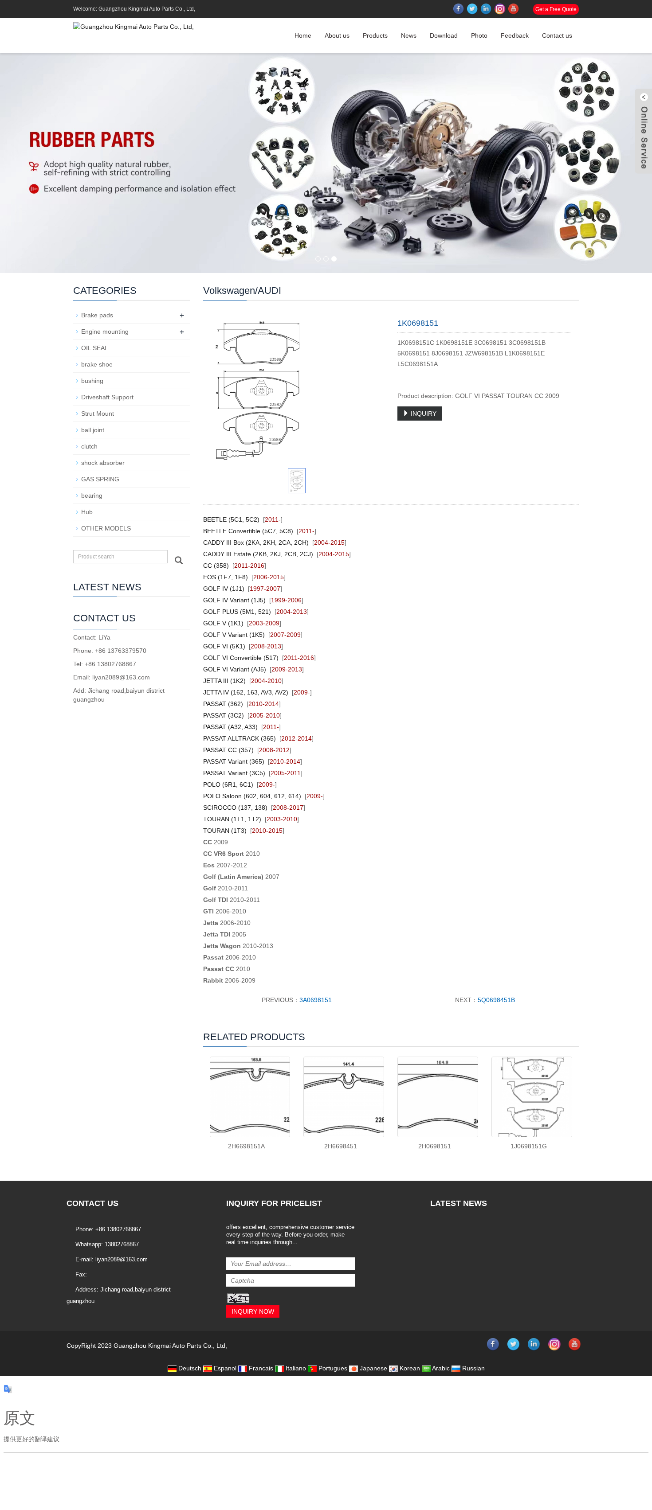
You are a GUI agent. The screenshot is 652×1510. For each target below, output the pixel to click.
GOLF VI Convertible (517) (241, 657)
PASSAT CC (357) (228, 749)
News (408, 35)
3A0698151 (315, 999)
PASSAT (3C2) (223, 715)
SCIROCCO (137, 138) (235, 807)
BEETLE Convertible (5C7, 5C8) (248, 531)
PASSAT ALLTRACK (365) (239, 738)
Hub (87, 511)
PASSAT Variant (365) (233, 761)
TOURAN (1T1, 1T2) (232, 819)
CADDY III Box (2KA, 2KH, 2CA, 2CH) (256, 542)
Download (444, 35)
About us (337, 35)
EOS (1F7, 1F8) (225, 577)
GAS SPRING (100, 479)
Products (375, 35)
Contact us (557, 35)
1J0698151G (529, 1146)
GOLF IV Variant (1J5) (234, 600)
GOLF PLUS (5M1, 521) (237, 611)
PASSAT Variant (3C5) (234, 772)
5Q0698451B (496, 999)
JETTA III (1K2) (224, 680)
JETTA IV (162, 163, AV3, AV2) (245, 692)
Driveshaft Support (107, 397)
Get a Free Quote (556, 9)
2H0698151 (434, 1146)
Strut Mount (97, 413)
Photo (479, 35)
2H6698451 (340, 1146)
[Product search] (179, 560)
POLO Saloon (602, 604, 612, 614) (252, 796)
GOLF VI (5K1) (224, 646)
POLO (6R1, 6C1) (228, 784)
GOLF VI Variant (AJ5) (234, 669)
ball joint (92, 429)
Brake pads (97, 315)
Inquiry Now (253, 1311)
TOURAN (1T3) (225, 830)
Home (303, 35)
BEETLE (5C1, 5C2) (231, 519)
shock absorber (103, 462)
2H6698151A (246, 1146)
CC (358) (216, 565)
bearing (91, 495)
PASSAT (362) (223, 703)
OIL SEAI (93, 347)
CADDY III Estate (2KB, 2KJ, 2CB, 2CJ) (258, 554)
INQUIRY (422, 413)
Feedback (515, 35)
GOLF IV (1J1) (223, 588)
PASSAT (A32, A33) (230, 726)
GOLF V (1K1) (223, 623)
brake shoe (97, 364)
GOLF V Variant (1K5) (234, 634)
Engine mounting (105, 331)
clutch (89, 446)
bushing (92, 380)
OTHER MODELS (106, 528)
